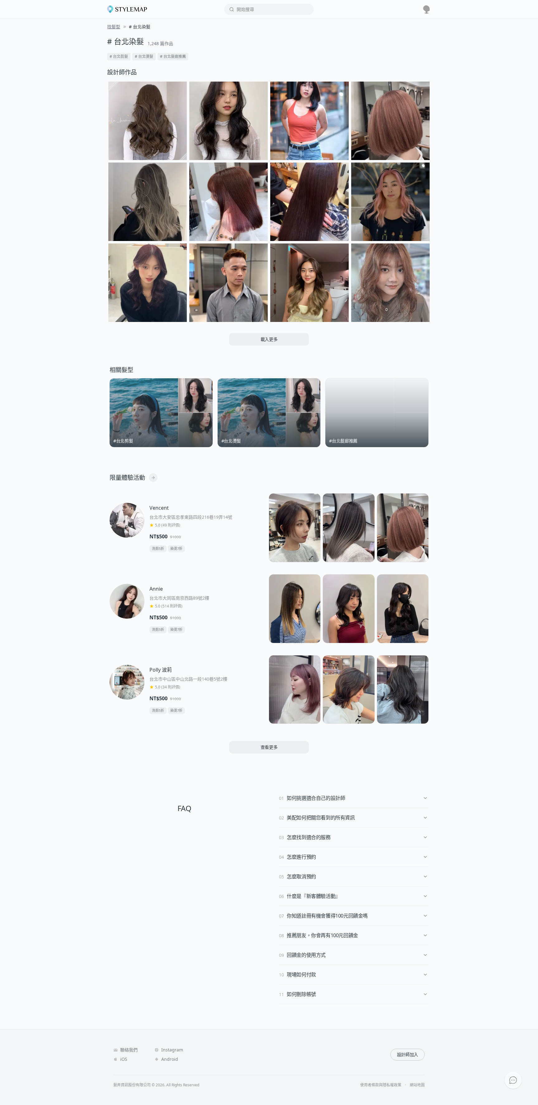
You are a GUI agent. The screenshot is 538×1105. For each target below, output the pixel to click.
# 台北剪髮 (119, 56)
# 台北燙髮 (144, 56)
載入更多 (269, 339)
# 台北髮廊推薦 (173, 56)
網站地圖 (417, 1085)
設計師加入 (407, 1054)
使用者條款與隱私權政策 (380, 1085)
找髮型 (113, 27)
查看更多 (269, 747)
